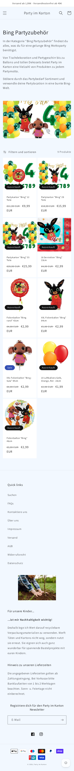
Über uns (13, 520)
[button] (5, 13)
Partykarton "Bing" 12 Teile (18, 198)
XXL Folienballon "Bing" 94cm (53, 319)
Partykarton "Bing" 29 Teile (52, 198)
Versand (12, 537)
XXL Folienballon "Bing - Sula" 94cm (19, 379)
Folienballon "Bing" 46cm (17, 439)
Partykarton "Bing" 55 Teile (18, 259)
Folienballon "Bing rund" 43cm (16, 319)
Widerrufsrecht (17, 554)
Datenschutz (15, 563)
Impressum (14, 529)
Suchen (12, 495)
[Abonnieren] (62, 719)
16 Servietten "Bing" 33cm (51, 259)
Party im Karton (40, 764)
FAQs (10, 503)
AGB (10, 546)
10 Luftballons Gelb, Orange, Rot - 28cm (51, 379)
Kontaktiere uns (17, 512)
